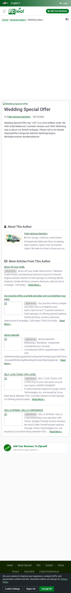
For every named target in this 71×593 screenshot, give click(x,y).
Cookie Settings (12, 589)
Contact (49, 565)
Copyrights (29, 571)
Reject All (30, 589)
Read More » (34, 285)
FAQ (38, 565)
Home (5, 19)
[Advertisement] (35, 60)
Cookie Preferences (49, 571)
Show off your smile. (14, 267)
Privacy (15, 571)
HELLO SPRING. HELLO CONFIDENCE (23, 410)
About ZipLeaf (25, 565)
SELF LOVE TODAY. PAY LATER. (20, 374)
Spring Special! (11, 335)
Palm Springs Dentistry (19, 116)
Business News (18, 19)
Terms (61, 565)
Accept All (47, 589)
